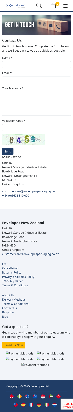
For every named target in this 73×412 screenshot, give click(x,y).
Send (7, 151)
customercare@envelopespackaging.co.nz (30, 191)
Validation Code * (14, 121)
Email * (7, 73)
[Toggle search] (39, 5)
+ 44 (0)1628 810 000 (15, 196)
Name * (7, 58)
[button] (66, 6)
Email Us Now (13, 345)
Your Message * (12, 88)
